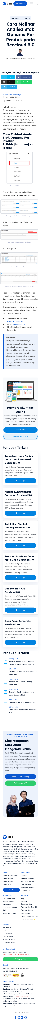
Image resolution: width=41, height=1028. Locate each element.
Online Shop (25, 890)
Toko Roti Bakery (9, 899)
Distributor (24, 875)
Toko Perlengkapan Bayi (10, 909)
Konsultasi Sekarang (20, 776)
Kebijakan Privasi (9, 943)
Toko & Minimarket (27, 881)
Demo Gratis (20, 3)
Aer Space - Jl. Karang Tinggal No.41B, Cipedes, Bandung (18, 990)
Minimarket (7, 905)
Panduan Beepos (27, 910)
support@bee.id (19, 324)
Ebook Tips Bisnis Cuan (29, 916)
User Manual (25, 913)
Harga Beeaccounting (10, 875)
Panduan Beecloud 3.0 (29, 907)
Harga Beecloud (8, 878)
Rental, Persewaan (10, 913)
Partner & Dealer (9, 940)
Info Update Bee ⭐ (28, 919)
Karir (4, 930)
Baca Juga (20, 481)
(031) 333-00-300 (22, 968)
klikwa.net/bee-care (15, 321)
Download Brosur (11, 890)
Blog (22, 899)
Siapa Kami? (7, 927)
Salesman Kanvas (27, 878)
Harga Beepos (8, 881)
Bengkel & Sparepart (28, 887)
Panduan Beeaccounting (26, 903)
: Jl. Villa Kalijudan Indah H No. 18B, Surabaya (19, 985)
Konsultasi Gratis (20, 436)
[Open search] (36, 4)
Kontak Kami (7, 933)
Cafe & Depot (26, 884)
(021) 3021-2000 (9, 968)
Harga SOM (7, 884)
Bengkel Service (8, 902)
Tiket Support (8, 936)
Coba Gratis (20, 430)
